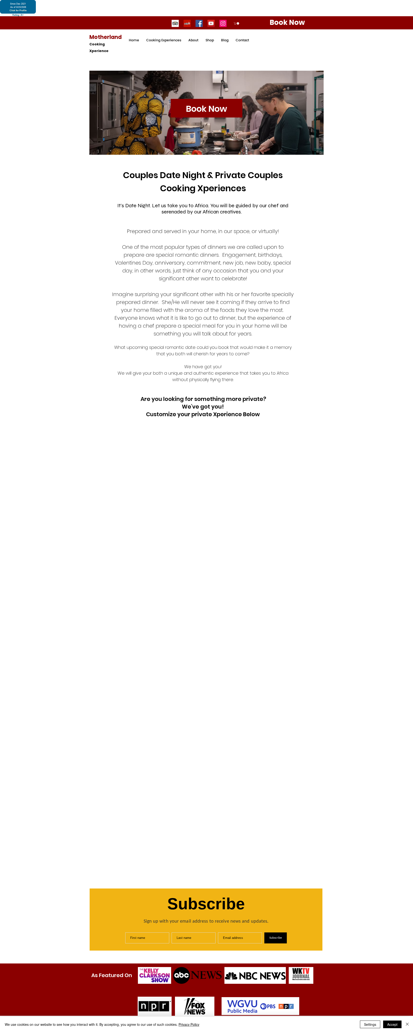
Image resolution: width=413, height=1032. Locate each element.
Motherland (105, 37)
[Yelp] (187, 23)
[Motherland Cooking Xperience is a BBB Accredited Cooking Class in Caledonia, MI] (18, 8)
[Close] (407, 1024)
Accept (392, 1024)
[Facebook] (199, 23)
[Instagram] (223, 23)
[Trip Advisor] (175, 23)
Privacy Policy (189, 1024)
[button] (237, 23)
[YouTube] (211, 23)
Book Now (206, 109)
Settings (370, 1024)
